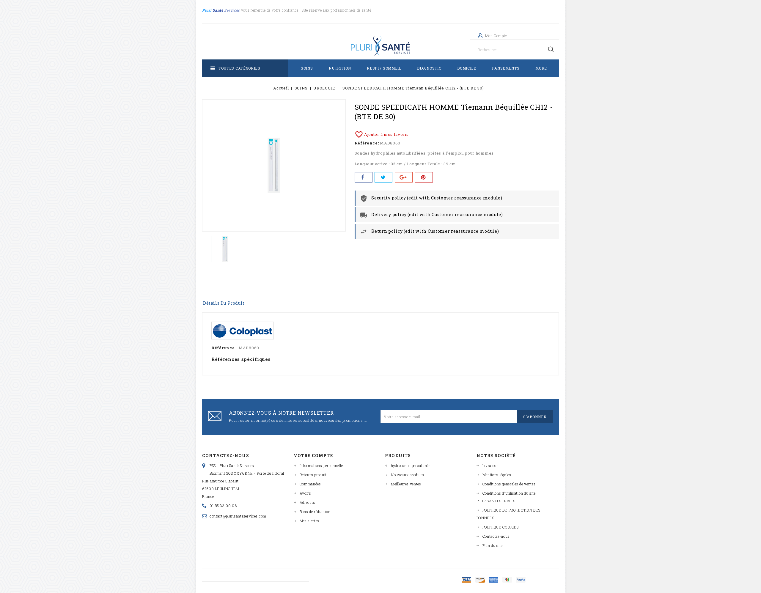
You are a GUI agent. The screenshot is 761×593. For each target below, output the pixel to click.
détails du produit (224, 303)
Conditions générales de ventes (509, 484)
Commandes (310, 484)
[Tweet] (383, 177)
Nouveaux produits (407, 474)
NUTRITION (340, 68)
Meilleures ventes (406, 484)
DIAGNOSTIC (429, 68)
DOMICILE (466, 68)
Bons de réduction (315, 511)
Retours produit (313, 474)
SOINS (307, 68)
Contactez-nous (225, 455)
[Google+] (403, 177)
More (541, 68)
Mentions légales (496, 474)
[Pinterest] (424, 177)
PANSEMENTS (505, 68)
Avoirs (305, 493)
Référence (223, 347)
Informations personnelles (322, 465)
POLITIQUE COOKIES (500, 527)
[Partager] (363, 177)
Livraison (490, 465)
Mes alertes (310, 520)
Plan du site (492, 545)
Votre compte (313, 455)
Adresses (308, 502)
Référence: (367, 143)
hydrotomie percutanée (410, 465)
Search (551, 49)
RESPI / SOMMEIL (384, 68)
